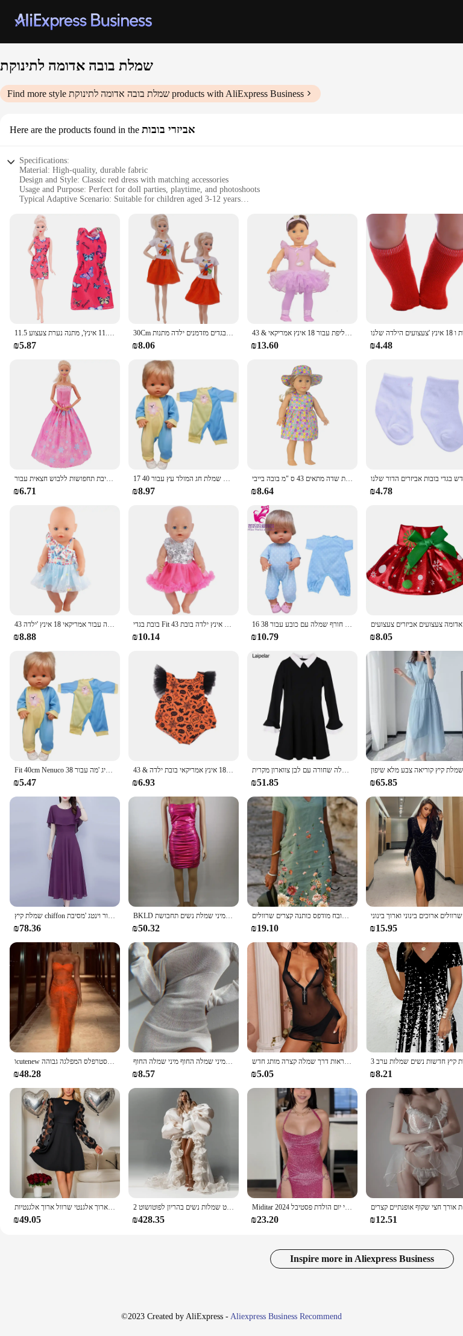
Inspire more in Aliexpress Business (362, 1259)
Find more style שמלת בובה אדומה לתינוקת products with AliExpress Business (155, 94)
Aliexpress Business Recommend (286, 1316)
